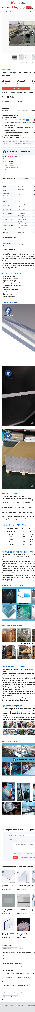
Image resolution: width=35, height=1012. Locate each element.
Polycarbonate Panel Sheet (10, 993)
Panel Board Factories (22, 985)
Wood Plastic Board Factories (10, 989)
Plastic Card (6, 973)
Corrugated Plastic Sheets (22, 977)
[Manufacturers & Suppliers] (17, 2)
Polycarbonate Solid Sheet (8, 952)
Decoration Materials (24, 11)
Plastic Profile (30, 973)
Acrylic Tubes (5, 958)
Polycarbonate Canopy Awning (24, 955)
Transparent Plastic (8, 977)
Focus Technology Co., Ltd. (21, 1005)
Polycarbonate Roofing (26, 993)
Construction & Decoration (12, 11)
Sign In (4, 171)
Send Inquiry (16, 88)
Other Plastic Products (18, 973)
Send (15, 857)
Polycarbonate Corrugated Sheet (23, 952)
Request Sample (28, 92)
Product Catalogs (24, 948)
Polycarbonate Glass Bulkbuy (10, 997)
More (3, 1000)
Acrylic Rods (19, 958)
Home (3, 11)
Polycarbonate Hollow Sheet (9, 955)
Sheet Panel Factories (8, 985)
